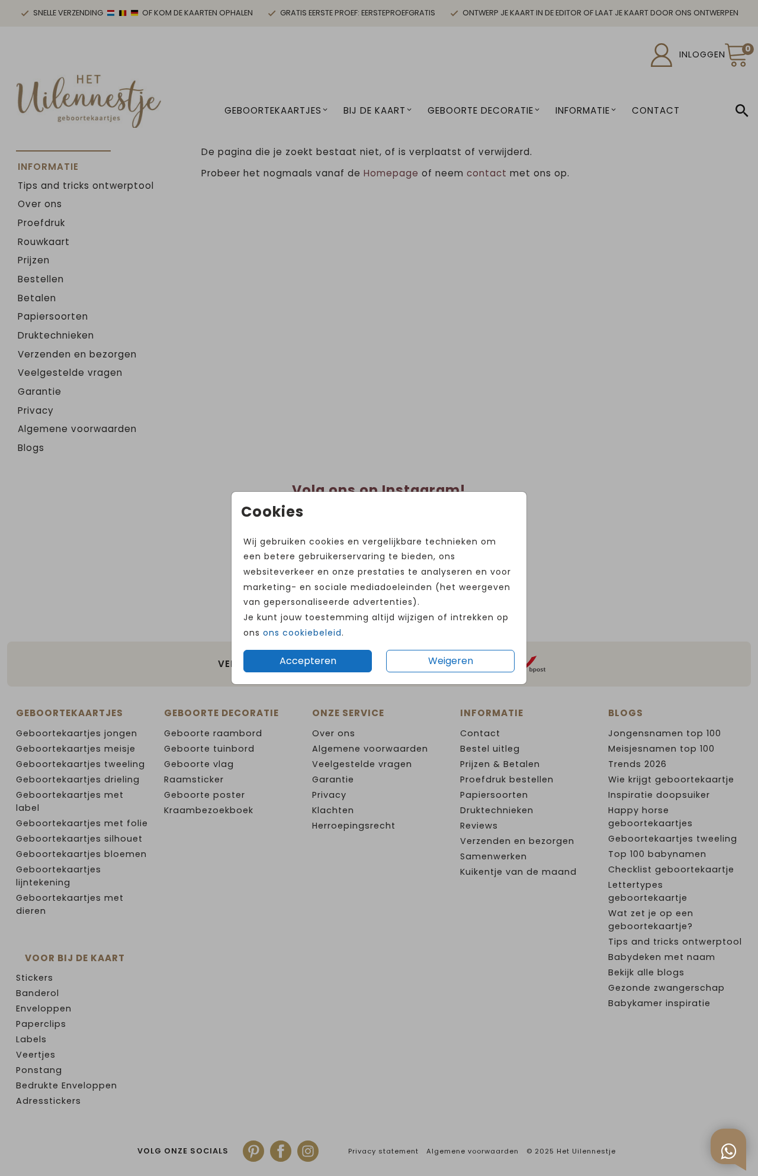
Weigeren (450, 661)
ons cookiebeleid (302, 633)
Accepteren (308, 661)
